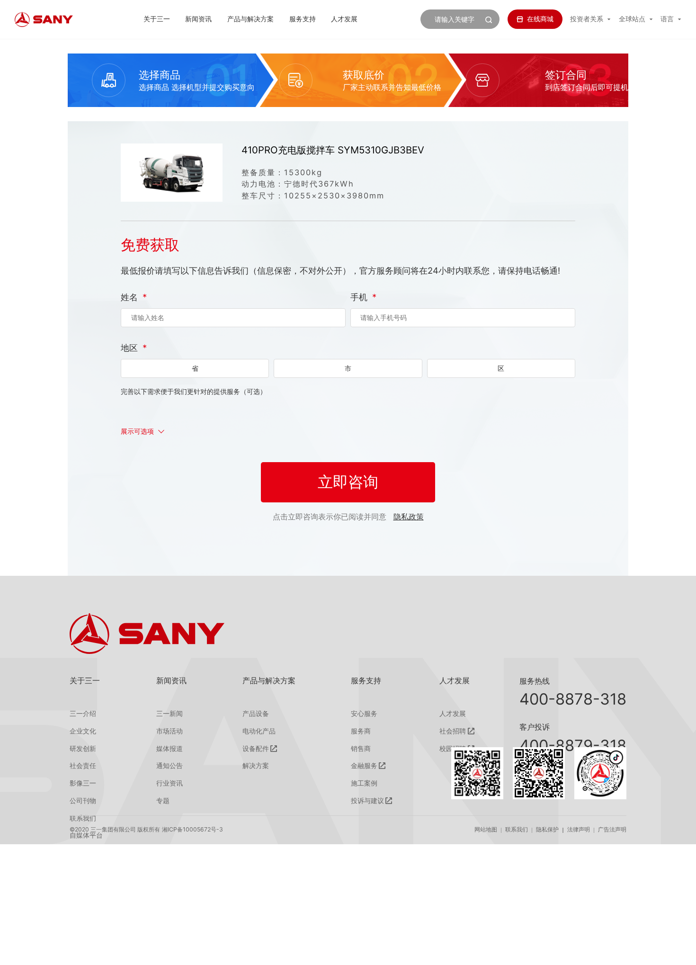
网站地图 (485, 829)
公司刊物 (83, 800)
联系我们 (516, 829)
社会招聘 (452, 731)
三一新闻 (169, 713)
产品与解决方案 (250, 19)
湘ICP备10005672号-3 (192, 829)
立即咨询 (348, 482)
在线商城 (540, 19)
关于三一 (156, 19)
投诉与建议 (367, 800)
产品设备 (255, 713)
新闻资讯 (198, 19)
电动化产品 (259, 731)
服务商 (361, 731)
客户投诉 (534, 727)
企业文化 (83, 731)
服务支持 (302, 19)
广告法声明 (612, 829)
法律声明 (578, 829)
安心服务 (364, 713)
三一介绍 (83, 713)
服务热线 (534, 681)
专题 (163, 800)
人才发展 (344, 19)
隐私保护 (547, 829)
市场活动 (169, 731)
